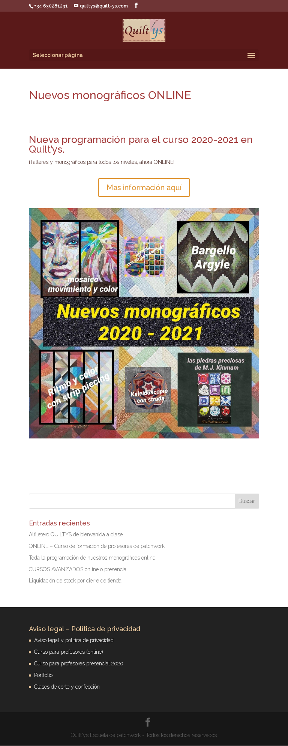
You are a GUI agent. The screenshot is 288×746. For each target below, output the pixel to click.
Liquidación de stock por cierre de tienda (75, 581)
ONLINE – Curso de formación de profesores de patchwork (97, 546)
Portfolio (43, 675)
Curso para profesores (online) (68, 652)
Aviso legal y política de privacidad (74, 640)
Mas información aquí (144, 187)
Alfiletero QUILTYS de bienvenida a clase (76, 534)
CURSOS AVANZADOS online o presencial (78, 569)
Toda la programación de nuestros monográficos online (92, 558)
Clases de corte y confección (67, 687)
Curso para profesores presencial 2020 (78, 663)
